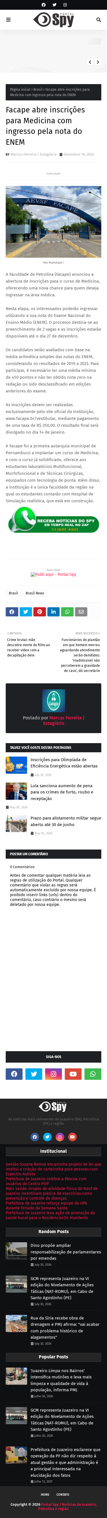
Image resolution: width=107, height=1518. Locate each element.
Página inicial (20, 90)
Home (45, 1495)
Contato (62, 1495)
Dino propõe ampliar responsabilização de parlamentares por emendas (66, 1252)
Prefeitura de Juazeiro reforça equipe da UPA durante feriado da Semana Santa (46, 1206)
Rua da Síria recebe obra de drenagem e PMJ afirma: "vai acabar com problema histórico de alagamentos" (65, 1327)
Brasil (38, 90)
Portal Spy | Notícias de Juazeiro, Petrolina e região (67, 1506)
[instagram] (64, 5)
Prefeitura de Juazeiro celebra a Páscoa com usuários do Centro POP (46, 1181)
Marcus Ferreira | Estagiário (34, 154)
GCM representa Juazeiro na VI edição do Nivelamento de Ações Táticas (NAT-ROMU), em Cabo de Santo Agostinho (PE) (62, 1288)
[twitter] (54, 5)
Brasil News (35, 593)
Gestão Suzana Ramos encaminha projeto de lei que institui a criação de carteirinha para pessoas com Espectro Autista (53, 1169)
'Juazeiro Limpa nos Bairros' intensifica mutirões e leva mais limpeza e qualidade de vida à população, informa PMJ (61, 1380)
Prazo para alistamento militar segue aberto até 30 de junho (66, 821)
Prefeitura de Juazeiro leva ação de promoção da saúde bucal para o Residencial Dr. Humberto (50, 1215)
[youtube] (73, 1074)
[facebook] (43, 5)
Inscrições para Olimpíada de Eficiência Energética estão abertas (64, 763)
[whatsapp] (92, 1074)
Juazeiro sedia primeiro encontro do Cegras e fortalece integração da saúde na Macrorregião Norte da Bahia (71, 50)
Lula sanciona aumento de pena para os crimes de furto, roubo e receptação (62, 792)
